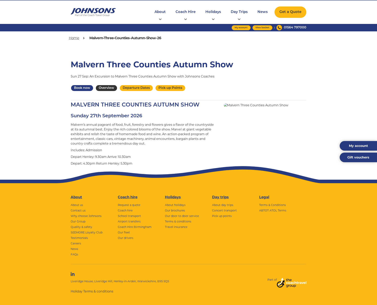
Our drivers (125, 238)
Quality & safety (81, 227)
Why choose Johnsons (86, 216)
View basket (262, 28)
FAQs (74, 254)
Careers (76, 243)
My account (241, 28)
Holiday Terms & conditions (92, 291)
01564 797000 (295, 27)
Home (74, 38)
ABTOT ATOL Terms (272, 210)
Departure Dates (136, 88)
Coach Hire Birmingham (135, 227)
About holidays (175, 205)
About (160, 12)
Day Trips (239, 12)
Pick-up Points (170, 88)
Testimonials (79, 238)
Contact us (78, 210)
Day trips (220, 197)
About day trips (222, 205)
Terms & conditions (178, 221)
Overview (106, 88)
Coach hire (127, 197)
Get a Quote (290, 12)
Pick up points (222, 216)
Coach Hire (186, 12)
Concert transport (224, 210)
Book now (82, 88)
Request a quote (129, 205)
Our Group (78, 221)
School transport (129, 216)
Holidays (213, 12)
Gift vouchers (358, 157)
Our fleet (124, 232)
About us (77, 205)
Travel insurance (176, 227)
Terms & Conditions (272, 205)
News (262, 12)
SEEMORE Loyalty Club (86, 232)
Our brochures (175, 210)
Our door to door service (182, 216)
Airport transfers (129, 221)
